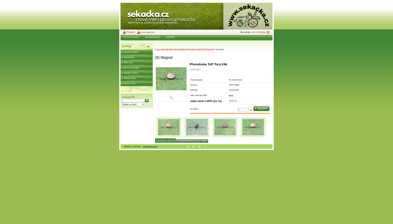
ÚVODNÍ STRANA (131, 37)
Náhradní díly (166, 49)
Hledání (127, 97)
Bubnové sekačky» (131, 68)
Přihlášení (131, 32)
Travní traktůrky (179, 49)
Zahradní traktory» (131, 52)
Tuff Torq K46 (208, 49)
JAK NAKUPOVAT (152, 37)
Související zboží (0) (165, 140)
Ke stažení (202, 141)
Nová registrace (147, 32)
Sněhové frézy (130, 78)
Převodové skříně (194, 49)
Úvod (157, 49)
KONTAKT (170, 37)
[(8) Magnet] (171, 82)
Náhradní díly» (130, 83)
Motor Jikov (128, 63)
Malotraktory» (129, 57)
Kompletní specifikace (186, 141)
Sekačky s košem (131, 73)
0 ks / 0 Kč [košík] (258, 32)
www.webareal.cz (150, 146)
